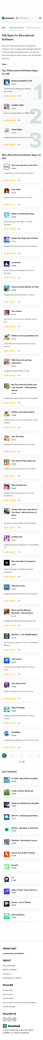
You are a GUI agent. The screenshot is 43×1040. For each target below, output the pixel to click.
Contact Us (7, 974)
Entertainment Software (33, 28)
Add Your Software (10, 970)
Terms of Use (8, 994)
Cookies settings (9, 1007)
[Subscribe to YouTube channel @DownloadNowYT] (14, 1019)
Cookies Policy (8, 998)
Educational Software (17, 28)
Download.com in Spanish (12, 978)
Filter (4, 64)
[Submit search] (17, 18)
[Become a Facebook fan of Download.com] (5, 1019)
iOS (3, 28)
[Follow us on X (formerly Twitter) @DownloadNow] (9, 1019)
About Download (9, 966)
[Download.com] (8, 18)
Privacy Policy (8, 990)
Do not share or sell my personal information (19, 1002)
